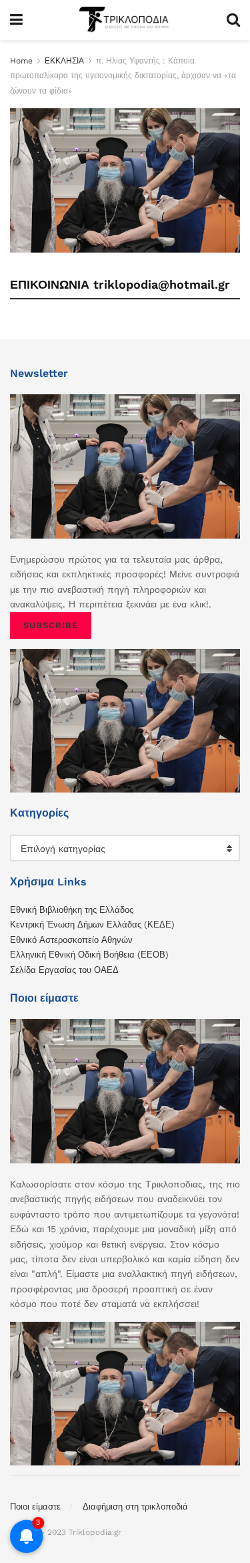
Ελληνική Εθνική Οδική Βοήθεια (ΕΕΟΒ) (89, 955)
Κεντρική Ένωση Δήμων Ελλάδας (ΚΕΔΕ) (92, 924)
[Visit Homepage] (124, 20)
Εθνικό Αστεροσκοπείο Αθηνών (71, 940)
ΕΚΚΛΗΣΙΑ (64, 60)
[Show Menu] (16, 20)
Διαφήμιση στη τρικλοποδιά (135, 1507)
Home (21, 60)
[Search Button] (233, 20)
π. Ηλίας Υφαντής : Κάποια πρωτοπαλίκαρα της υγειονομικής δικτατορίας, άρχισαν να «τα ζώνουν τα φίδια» (123, 76)
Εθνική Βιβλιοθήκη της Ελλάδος (71, 910)
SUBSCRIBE (50, 625)
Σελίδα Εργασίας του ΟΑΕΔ (64, 970)
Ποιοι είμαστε (35, 1507)
